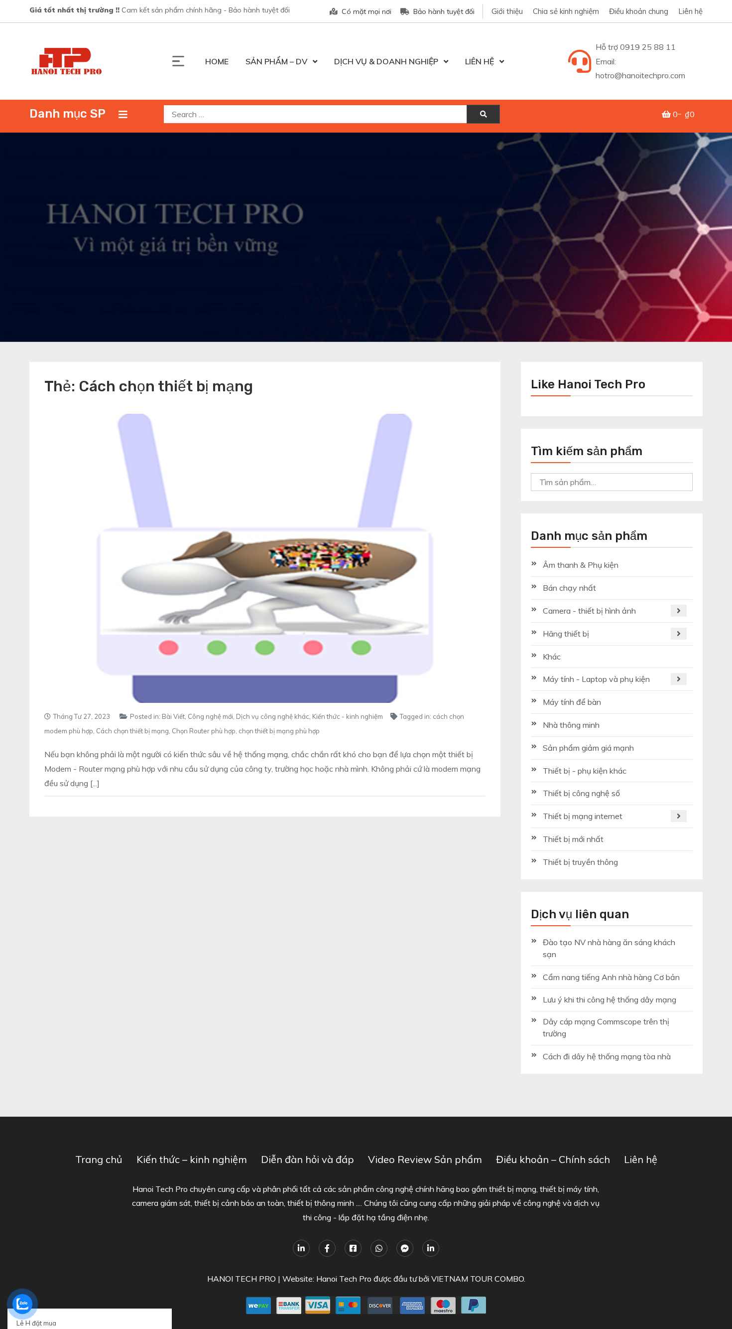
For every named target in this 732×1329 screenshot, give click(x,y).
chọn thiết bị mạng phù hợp (279, 731)
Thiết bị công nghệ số (581, 793)
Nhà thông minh (571, 725)
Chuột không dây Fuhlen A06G (67, 1293)
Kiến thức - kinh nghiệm (347, 716)
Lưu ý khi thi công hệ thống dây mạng (609, 999)
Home (217, 61)
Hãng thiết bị (566, 634)
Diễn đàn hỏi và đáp (307, 1159)
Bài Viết (173, 716)
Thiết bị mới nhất (573, 839)
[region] (366, 237)
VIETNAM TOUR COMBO (477, 1279)
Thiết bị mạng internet (582, 816)
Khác (552, 657)
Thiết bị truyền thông (580, 862)
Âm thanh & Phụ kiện (580, 565)
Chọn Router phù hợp (204, 731)
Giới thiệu (507, 11)
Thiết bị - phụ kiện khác (584, 771)
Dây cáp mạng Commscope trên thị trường (606, 1027)
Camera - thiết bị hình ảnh (589, 611)
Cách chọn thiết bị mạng (132, 731)
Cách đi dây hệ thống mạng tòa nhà (607, 1056)
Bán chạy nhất (569, 588)
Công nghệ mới (210, 716)
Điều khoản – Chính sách (553, 1159)
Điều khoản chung (638, 11)
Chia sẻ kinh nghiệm (566, 11)
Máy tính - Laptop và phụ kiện (596, 679)
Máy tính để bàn (572, 702)
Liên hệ (690, 11)
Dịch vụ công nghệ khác (272, 716)
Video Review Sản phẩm (425, 1159)
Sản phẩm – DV (276, 61)
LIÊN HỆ (479, 61)
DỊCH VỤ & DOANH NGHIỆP (386, 61)
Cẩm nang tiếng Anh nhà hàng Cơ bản (611, 977)
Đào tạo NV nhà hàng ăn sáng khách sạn (609, 948)
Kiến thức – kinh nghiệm (191, 1159)
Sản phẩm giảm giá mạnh (588, 748)
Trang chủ (98, 1159)
